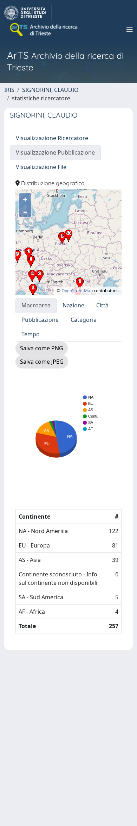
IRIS (9, 90)
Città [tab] (102, 305)
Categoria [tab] (84, 320)
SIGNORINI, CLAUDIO (50, 90)
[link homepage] (28, 12)
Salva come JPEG (42, 361)
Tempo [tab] (30, 334)
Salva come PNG (41, 348)
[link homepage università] (44, 29)
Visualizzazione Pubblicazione (55, 152)
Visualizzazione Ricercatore (52, 138)
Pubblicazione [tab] (40, 320)
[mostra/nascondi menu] (129, 29)
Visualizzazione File (41, 167)
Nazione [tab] (73, 305)
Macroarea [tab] (36, 305)
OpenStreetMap (77, 291)
